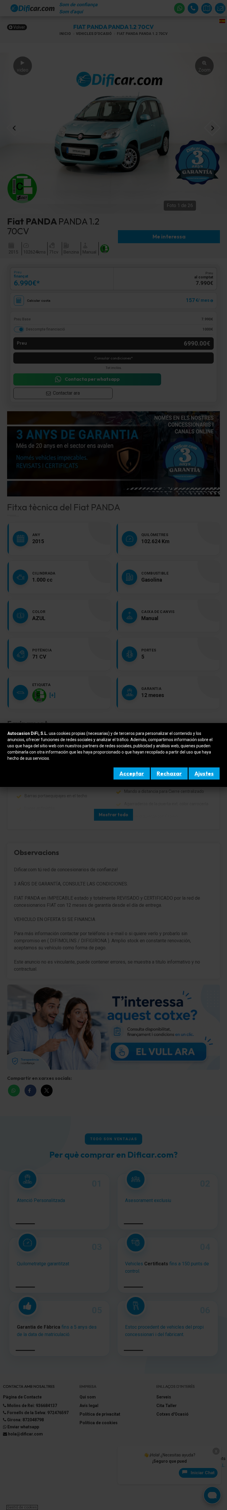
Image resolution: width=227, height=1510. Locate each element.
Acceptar (131, 773)
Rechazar (169, 773)
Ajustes (204, 773)
